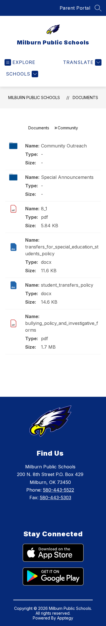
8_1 (44, 208)
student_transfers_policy (67, 285)
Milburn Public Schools (34, 97)
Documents (85, 97)
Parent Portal (75, 8)
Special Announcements (67, 177)
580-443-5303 (55, 497)
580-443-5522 (58, 490)
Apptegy (65, 618)
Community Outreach (64, 146)
